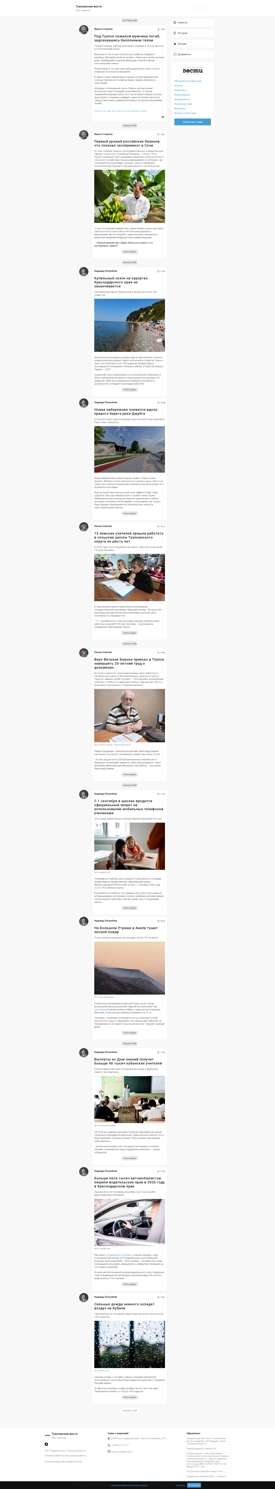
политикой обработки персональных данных (129, 1485)
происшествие (103, 111)
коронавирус (183, 94)
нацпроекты (182, 99)
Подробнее (180, 1485)
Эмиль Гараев (139, 111)
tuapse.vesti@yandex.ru (122, 1452)
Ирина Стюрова (103, 29)
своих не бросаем (186, 113)
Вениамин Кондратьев (188, 81)
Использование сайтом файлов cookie (63, 1461)
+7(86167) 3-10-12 (120, 1445)
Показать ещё (129, 1410)
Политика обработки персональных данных (65, 1455)
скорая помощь (121, 111)
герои (179, 85)
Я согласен (194, 1485)
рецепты (180, 108)
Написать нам (193, 122)
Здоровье (181, 90)
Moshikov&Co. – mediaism (213, 1476)
